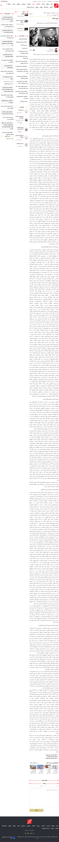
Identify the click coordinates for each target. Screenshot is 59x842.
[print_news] (30, 14)
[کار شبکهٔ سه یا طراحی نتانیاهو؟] (26, 21)
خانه (57, 13)
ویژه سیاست (23, 13)
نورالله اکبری (19, 131)
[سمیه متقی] (56, 50)
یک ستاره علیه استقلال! (8, 84)
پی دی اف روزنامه (30, 7)
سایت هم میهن (37, 837)
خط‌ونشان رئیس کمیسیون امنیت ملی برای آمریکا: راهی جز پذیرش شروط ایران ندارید (7, 89)
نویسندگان (35, 1)
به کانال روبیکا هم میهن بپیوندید (51, 758)
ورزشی (37, 7)
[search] (1, 5)
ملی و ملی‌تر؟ (24, 48)
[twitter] (32, 50)
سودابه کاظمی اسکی (19, 122)
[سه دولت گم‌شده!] (26, 29)
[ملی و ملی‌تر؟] (26, 14)
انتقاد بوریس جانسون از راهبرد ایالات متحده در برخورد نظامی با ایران (22, 71)
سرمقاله (47, 4)
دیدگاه (36, 810)
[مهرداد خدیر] (26, 145)
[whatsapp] (30, 50)
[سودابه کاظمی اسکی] (26, 120)
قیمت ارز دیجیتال (9, 138)
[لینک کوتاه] (32, 14)
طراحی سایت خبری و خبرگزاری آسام (7, 837)
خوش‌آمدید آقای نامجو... (22, 39)
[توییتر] (1, 1)
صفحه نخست (49, 1)
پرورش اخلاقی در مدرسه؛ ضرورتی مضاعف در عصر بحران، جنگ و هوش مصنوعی (19, 128)
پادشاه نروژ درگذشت (23, 101)
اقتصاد (29, 4)
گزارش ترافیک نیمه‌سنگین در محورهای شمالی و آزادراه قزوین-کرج (7, 43)
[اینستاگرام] (3, 1)
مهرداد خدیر (20, 146)
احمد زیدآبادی (19, 112)
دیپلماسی (24, 4)
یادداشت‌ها (46, 7)
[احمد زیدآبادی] (26, 111)
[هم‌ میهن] (29, 821)
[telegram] (34, 50)
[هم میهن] (56, 6)
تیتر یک (43, 4)
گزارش (51, 7)
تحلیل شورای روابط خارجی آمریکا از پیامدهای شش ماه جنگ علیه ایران (7, 19)
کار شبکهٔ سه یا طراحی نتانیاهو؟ (19, 21)
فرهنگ (9, 4)
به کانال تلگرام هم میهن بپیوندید (51, 755)
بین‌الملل (18, 4)
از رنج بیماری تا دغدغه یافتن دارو (21, 66)
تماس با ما (44, 1)
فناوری (41, 7)
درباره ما (39, 1)
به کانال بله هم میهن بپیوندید (52, 756)
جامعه (14, 4)
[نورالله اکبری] (26, 129)
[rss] (6, 1)
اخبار (52, 4)
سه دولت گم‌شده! (20, 28)
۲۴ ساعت (38, 4)
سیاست (33, 4)
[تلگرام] (4, 1)
